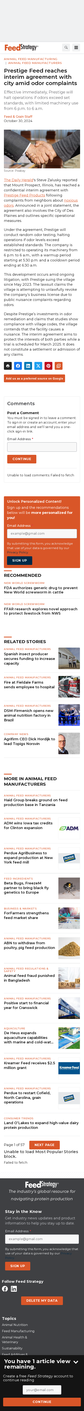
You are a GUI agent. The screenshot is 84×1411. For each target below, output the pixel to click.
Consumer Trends (19, 1118)
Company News (16, 734)
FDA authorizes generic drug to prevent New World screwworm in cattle (41, 590)
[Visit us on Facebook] (5, 1289)
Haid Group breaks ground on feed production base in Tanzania (36, 802)
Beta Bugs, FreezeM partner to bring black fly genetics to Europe (26, 888)
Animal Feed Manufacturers (35, 63)
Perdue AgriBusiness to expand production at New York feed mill (28, 857)
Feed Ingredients (18, 878)
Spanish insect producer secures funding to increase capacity (29, 659)
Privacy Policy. (18, 552)
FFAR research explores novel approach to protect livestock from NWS (41, 611)
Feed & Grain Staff (18, 116)
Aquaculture (14, 1028)
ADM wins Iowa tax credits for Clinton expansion (28, 825)
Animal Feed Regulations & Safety (26, 970)
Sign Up (19, 560)
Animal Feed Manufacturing (30, 59)
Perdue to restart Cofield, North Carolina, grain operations (27, 1097)
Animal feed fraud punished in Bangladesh (29, 978)
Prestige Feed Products (24, 195)
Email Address (20, 439)
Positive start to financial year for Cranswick (26, 1005)
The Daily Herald (18, 180)
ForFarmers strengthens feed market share (26, 915)
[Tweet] (38, 366)
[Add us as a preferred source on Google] (59, 366)
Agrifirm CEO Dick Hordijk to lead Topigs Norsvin (29, 741)
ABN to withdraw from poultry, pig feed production (29, 945)
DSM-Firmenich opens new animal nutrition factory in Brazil (29, 715)
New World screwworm (24, 582)
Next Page (45, 1145)
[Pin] (48, 366)
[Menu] (76, 47)
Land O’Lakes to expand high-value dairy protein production (41, 1125)
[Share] (18, 366)
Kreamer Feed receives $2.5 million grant (29, 1065)
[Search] (66, 47)
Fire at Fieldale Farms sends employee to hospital (29, 684)
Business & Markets (20, 908)
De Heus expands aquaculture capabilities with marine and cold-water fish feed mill (29, 1038)
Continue (42, 1402)
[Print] (8, 366)
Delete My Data (41, 1300)
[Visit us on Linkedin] (14, 1289)
